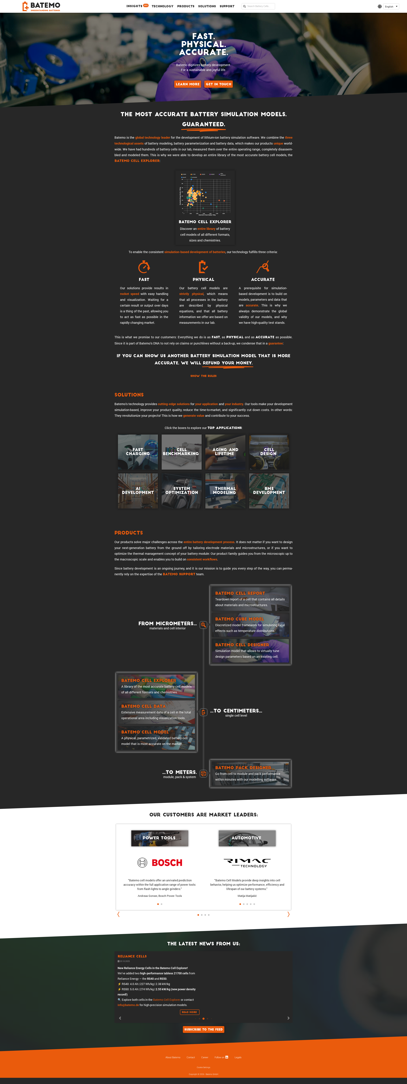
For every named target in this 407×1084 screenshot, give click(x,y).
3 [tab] (205, 915)
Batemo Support (179, 574)
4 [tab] (209, 915)
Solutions (207, 6)
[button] (391, 6)
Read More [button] (190, 1027)
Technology (162, 6)
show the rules (203, 376)
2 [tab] (202, 918)
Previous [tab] (119, 914)
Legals (238, 1079)
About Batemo (173, 1079)
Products (185, 6)
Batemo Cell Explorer (137, 161)
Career (204, 1079)
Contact (191, 1079)
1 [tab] (198, 915)
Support (227, 6)
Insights (137, 6)
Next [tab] (288, 914)
